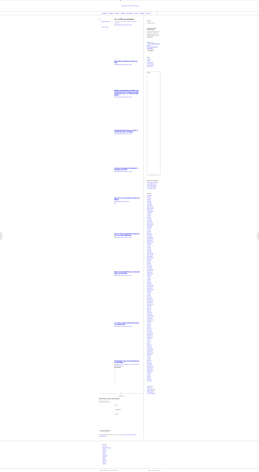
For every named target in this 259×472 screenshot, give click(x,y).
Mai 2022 (149, 262)
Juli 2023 (149, 244)
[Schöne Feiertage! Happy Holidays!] (258, 236)
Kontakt (104, 452)
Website (116, 414)
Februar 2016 (149, 363)
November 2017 (150, 334)
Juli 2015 (149, 373)
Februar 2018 (149, 330)
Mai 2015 (149, 376)
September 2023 (150, 241)
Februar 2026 (149, 204)
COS (123, 364)
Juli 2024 (149, 228)
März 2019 (149, 311)
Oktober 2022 (149, 256)
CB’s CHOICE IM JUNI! (151, 185)
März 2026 (149, 202)
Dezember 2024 (150, 223)
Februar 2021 (149, 283)
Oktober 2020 (149, 288)
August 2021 (149, 275)
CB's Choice (150, 42)
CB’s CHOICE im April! (151, 188)
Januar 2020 (149, 298)
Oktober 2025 (149, 210)
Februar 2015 (149, 380)
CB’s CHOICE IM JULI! (151, 184)
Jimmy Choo (132, 364)
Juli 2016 (149, 356)
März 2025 (149, 218)
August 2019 (149, 305)
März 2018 (149, 328)
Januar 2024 (149, 236)
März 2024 (149, 233)
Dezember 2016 (150, 348)
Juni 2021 (149, 278)
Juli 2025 (149, 214)
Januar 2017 (149, 347)
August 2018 (149, 321)
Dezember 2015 (150, 366)
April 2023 (149, 249)
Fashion (104, 449)
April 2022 (149, 263)
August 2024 (149, 227)
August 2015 (149, 372)
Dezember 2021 (150, 269)
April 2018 (149, 327)
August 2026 (149, 195)
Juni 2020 (149, 294)
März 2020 (149, 296)
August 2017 (149, 338)
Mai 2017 (149, 343)
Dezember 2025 (150, 207)
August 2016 (149, 354)
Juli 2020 (149, 292)
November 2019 (150, 301)
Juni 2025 (149, 215)
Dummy (148, 60)
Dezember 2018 (150, 315)
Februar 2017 (149, 346)
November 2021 (150, 270)
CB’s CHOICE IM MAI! (151, 187)
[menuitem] (105, 13)
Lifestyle (104, 453)
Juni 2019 (149, 307)
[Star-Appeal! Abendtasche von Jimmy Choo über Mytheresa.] (105, 25)
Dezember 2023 (150, 237)
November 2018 (150, 317)
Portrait (104, 458)
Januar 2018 (149, 331)
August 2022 (149, 259)
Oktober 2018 (149, 318)
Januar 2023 (149, 252)
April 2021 (149, 281)
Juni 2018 (149, 324)
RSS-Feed (105, 460)
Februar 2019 (149, 312)
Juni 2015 (149, 375)
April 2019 (149, 309)
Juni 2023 (149, 246)
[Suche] (154, 13)
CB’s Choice (105, 446)
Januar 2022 (149, 267)
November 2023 (150, 238)
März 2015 (149, 379)
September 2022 (150, 257)
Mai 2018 (149, 325)
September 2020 (150, 289)
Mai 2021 (149, 279)
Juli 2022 (149, 260)
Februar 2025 (149, 220)
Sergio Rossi (121, 365)
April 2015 (149, 377)
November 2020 (150, 286)
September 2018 (150, 320)
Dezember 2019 (150, 299)
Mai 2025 (149, 217)
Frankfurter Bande (150, 65)
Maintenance (105, 455)
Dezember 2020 (150, 285)
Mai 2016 (149, 359)
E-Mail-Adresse (118, 409)
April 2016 (149, 360)
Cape (121, 364)
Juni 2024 (149, 230)
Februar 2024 (149, 234)
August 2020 (149, 291)
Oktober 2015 (149, 369)
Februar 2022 (149, 266)
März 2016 (149, 362)
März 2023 (149, 250)
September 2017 (150, 337)
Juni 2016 (149, 357)
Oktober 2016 (149, 351)
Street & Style (150, 66)
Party (117, 365)
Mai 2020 (149, 295)
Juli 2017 (149, 340)
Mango (135, 364)
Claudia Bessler (116, 22)
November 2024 (150, 224)
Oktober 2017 (149, 335)
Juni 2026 (149, 198)
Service (104, 462)
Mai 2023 (149, 247)
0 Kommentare (123, 21)
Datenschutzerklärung (107, 447)
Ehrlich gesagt (150, 62)
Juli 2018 (149, 322)
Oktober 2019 (149, 302)
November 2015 (150, 367)
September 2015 (150, 370)
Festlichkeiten (126, 364)
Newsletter (105, 456)
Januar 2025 (149, 221)
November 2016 (150, 350)
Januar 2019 (149, 314)
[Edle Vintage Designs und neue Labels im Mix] (1, 236)
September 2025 (150, 211)
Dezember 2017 (150, 333)
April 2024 (149, 231)
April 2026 (149, 201)
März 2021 (149, 282)
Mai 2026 (149, 199)
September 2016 (150, 353)
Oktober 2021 (149, 272)
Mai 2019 (149, 308)
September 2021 (150, 273)
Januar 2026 (149, 205)
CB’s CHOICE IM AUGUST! (152, 182)
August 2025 (149, 212)
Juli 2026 (149, 197)
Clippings (129, 21)
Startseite (104, 463)
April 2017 (149, 344)
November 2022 (150, 254)
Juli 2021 (149, 276)
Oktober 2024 (149, 225)
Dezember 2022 (150, 253)
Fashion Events (133, 21)
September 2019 (150, 304)
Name (116, 405)
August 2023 (149, 243)
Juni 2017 (149, 341)
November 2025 (150, 208)
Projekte (104, 459)
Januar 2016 (149, 364)
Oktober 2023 (149, 240)
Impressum (105, 450)
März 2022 (149, 265)
